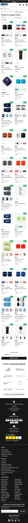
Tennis (6, 12)
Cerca (7, 8)
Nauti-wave (4, 499)
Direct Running (4, 482)
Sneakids (17, 487)
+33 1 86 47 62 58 (14, 410)
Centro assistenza (5, 451)
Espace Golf (4, 486)
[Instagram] (12, 520)
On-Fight (3, 500)
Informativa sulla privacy (7, 472)
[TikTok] (16, 520)
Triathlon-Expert (18, 494)
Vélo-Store (17, 497)
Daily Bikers (4, 481)
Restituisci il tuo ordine (14, 431)
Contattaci (14, 406)
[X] (19, 520)
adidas (16, 202)
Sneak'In (17, 486)
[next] (27, 379)
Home (2, 12)
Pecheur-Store (18, 481)
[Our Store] (20, 5)
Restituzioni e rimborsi (6, 466)
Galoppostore (4, 489)
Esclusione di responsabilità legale (9, 467)
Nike (2, 38)
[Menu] (1, 8)
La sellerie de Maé (5, 496)
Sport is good (18, 489)
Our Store (3, 474)
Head (16, 66)
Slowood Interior (18, 484)
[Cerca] (5, 8)
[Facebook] (9, 520)
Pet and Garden (18, 482)
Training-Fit (17, 491)
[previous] (1, 379)
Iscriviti (22, 511)
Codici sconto (4, 456)
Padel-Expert (18, 479)
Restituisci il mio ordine (6, 454)
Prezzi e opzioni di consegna (8, 471)
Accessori (12, 12)
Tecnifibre (4, 92)
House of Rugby (5, 494)
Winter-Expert (18, 499)
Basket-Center (4, 479)
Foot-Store (3, 487)
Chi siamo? (4, 461)
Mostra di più (14, 358)
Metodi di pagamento (6, 469)
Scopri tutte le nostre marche (14, 394)
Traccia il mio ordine (6, 453)
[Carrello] (27, 5)
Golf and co (4, 491)
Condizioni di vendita (6, 464)
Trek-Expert (17, 492)
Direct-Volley (4, 484)
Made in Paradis (5, 497)
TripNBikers (17, 496)
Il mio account (4, 449)
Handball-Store (4, 492)
